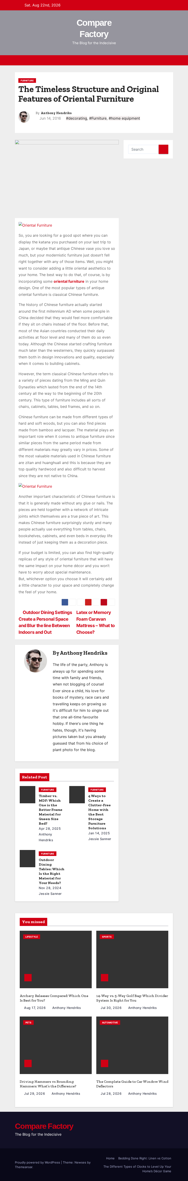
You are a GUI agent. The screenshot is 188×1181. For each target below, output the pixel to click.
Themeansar (23, 1167)
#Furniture (98, 118)
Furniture (27, 80)
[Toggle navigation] (169, 60)
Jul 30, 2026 (112, 1008)
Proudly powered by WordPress (38, 1162)
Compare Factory (44, 1126)
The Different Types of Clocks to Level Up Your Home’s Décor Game (137, 1169)
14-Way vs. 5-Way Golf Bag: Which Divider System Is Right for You (132, 998)
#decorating (76, 118)
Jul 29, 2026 (35, 1093)
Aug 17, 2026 (35, 1008)
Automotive (110, 1022)
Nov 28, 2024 (50, 888)
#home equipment (124, 118)
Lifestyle (31, 936)
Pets (28, 1022)
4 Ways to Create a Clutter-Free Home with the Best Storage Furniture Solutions (99, 812)
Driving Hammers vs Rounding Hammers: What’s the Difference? (48, 1083)
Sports (107, 936)
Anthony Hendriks (56, 113)
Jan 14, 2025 (99, 833)
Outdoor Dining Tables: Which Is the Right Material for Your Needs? (51, 871)
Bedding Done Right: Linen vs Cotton (144, 1158)
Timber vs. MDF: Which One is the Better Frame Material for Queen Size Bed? (50, 810)
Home (110, 1158)
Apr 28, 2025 (50, 828)
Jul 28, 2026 (112, 1093)
